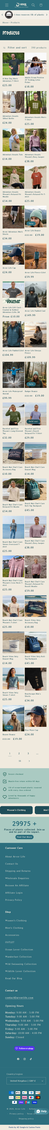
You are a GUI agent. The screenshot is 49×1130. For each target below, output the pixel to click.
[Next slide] (46, 14)
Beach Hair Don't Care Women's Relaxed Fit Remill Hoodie (35, 584)
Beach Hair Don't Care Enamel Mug (35, 468)
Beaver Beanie (9, 735)
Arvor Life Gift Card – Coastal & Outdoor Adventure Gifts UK (12, 310)
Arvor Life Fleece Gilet (35, 273)
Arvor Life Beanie (33, 231)
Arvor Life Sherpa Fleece (33, 352)
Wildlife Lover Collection (20, 971)
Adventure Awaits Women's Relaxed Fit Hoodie (12, 194)
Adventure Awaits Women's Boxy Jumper (34, 156)
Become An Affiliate (17, 885)
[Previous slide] (2, 14)
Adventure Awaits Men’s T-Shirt (35, 118)
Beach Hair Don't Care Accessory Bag (13, 468)
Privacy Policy (13, 900)
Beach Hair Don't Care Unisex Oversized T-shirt (13, 544)
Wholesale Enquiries (17, 878)
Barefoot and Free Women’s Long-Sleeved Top (13, 431)
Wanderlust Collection (18, 956)
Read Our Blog (13, 978)
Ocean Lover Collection (19, 949)
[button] (6, 5)
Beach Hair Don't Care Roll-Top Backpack (35, 505)
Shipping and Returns (18, 871)
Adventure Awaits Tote (13, 155)
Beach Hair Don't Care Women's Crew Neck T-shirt (13, 583)
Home (5, 22)
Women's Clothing (16, 920)
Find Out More (24, 837)
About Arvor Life (15, 856)
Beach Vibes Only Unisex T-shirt (10, 694)
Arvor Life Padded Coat (35, 311)
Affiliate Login (14, 892)
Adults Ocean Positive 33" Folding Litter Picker (34, 80)
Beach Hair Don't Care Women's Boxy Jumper (35, 542)
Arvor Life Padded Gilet (13, 351)
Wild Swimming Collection (21, 964)
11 (20, 761)
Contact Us (11, 863)
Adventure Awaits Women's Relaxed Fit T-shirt (35, 194)
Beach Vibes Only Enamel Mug (10, 658)
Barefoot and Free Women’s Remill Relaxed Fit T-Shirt (33, 431)
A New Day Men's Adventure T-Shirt (11, 80)
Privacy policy (17, 1114)
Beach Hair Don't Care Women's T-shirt (13, 621)
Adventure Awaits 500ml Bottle (10, 117)
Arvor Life (20, 1109)
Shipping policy (26, 1119)
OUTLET (10, 942)
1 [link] (10, 753)
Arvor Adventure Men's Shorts (13, 233)
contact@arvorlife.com (19, 997)
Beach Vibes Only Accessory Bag (33, 621)
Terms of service (35, 1114)
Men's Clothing (14, 928)
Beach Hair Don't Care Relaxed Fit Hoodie (13, 506)
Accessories (12, 935)
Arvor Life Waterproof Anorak (13, 392)
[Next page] (29, 761)
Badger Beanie (31, 391)
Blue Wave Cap (31, 730)
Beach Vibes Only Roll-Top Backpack (35, 658)
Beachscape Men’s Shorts (33, 695)
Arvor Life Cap (9, 268)
